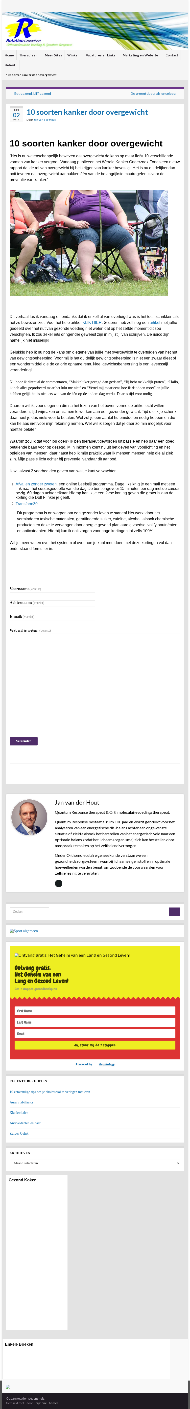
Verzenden (23, 741)
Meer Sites (53, 55)
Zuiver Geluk (19, 1133)
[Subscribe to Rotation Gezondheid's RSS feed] (8, 5)
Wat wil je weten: (30, 630)
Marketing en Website (141, 55)
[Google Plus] (37, 5)
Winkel (73, 55)
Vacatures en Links (101, 55)
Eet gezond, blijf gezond (32, 93)
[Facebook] (15, 5)
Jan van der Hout (45, 119)
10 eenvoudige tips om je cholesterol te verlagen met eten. (50, 1092)
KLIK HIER (92, 322)
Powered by (95, 1064)
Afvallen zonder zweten (36, 484)
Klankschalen (19, 1113)
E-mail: (22, 616)
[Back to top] (179, 1398)
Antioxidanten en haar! (26, 1123)
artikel (155, 322)
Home (9, 55)
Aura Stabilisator (21, 1102)
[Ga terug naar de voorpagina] (95, 31)
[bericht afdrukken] (176, 120)
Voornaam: (25, 589)
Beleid (10, 65)
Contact (172, 55)
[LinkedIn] (29, 5)
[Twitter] (22, 5)
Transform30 (27, 504)
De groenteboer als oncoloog (153, 93)
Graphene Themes (45, 1403)
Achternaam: (27, 602)
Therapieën (28, 55)
